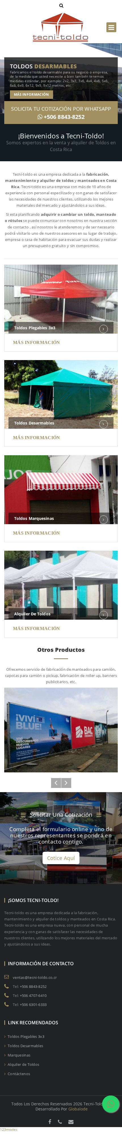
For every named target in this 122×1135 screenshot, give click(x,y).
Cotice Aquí (61, 858)
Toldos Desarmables (34, 423)
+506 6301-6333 (33, 1004)
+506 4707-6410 (33, 995)
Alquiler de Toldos (32, 613)
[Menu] (111, 27)
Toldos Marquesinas (34, 518)
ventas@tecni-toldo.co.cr (35, 977)
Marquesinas (18, 1055)
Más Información (31, 94)
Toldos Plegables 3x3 (34, 327)
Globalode (78, 1109)
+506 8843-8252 (64, 117)
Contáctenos (18, 1073)
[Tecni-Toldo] (61, 15)
